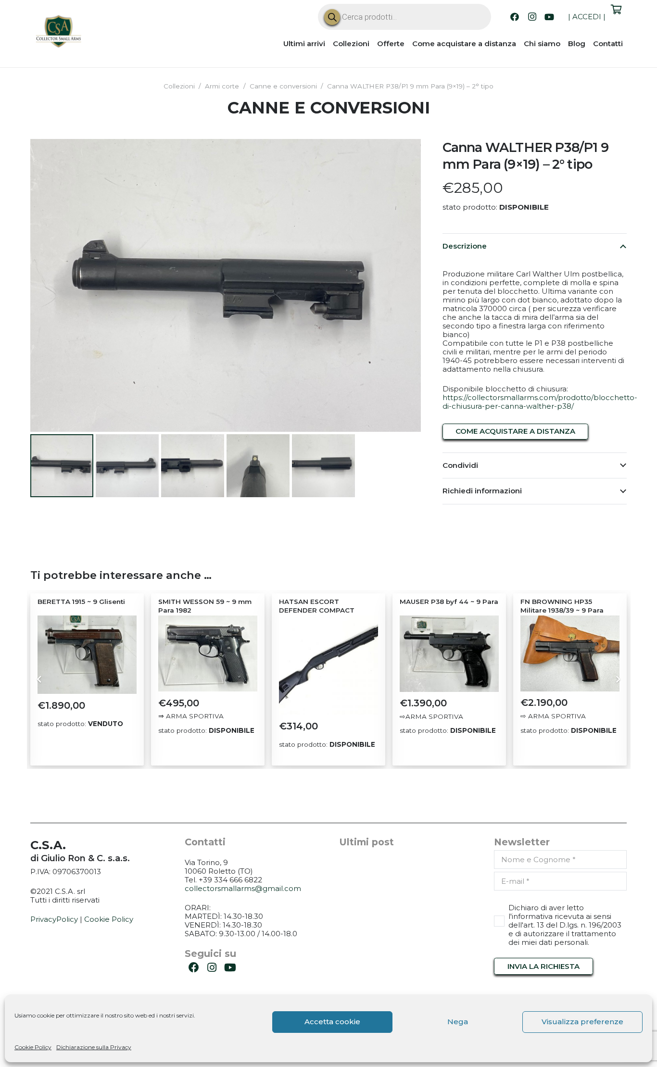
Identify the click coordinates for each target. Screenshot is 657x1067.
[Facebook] (514, 16)
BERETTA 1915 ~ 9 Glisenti (81, 601)
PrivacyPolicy (54, 919)
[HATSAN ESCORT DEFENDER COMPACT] (328, 665)
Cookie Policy (32, 1047)
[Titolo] (59, 33)
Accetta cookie (332, 1021)
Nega (457, 1021)
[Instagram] (532, 16)
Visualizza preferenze (582, 1021)
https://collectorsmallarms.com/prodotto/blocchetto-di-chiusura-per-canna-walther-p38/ (539, 402)
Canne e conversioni (283, 86)
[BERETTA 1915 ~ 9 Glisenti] (87, 654)
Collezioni (179, 86)
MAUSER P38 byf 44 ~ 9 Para (449, 601)
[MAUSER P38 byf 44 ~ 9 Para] (449, 653)
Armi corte (222, 86)
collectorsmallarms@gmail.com (243, 888)
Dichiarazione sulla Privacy (93, 1047)
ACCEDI (586, 16)
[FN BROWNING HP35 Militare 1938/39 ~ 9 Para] (569, 653)
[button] (406, 153)
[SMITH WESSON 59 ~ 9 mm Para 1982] (207, 653)
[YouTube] (549, 16)
